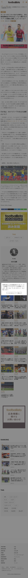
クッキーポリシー (11, 293)
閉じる (19, 293)
